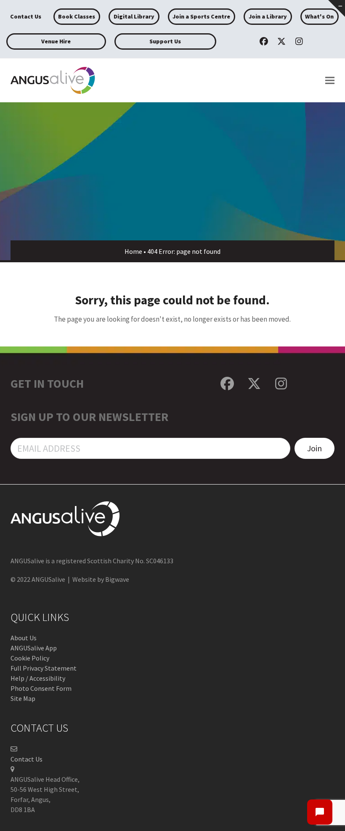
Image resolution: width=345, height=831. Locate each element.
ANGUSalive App (34, 648)
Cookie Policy (30, 658)
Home (133, 251)
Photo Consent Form (41, 688)
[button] (329, 80)
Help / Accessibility (38, 678)
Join (314, 448)
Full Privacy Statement (44, 668)
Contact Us (26, 759)
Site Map (23, 698)
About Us (24, 638)
